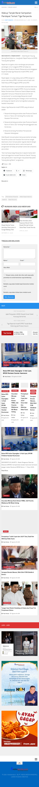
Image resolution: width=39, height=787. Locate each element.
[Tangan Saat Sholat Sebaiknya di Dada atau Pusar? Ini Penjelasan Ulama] (20, 593)
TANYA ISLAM (7, 603)
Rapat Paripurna (12, 199)
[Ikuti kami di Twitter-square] (36, 306)
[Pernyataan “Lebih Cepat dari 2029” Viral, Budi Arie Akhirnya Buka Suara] (24, 385)
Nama (6, 260)
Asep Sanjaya (9, 20)
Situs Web (7, 267)
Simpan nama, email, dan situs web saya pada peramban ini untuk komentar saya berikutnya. (19, 276)
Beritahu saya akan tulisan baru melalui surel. (17, 292)
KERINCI (33, 393)
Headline (4, 199)
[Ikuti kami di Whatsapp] (23, 306)
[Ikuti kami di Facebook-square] (27, 306)
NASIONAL (15, 390)
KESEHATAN (5, 391)
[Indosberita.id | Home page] (10, 2)
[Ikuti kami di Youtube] (33, 306)
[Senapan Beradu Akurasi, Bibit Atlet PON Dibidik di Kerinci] (34, 385)
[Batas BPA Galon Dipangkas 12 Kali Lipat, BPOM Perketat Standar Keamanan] (5, 385)
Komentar (7, 247)
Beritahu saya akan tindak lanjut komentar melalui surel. (19, 285)
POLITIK (24, 390)
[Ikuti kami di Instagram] (30, 306)
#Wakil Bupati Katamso (26, 196)
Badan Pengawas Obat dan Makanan (12, 362)
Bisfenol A (26, 362)
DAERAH (4, 7)
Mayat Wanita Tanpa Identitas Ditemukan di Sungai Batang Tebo (9, 227)
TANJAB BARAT (12, 7)
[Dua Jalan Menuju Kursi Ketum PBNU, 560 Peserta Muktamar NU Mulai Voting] (15, 385)
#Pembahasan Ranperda (12, 196)
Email (22, 260)
